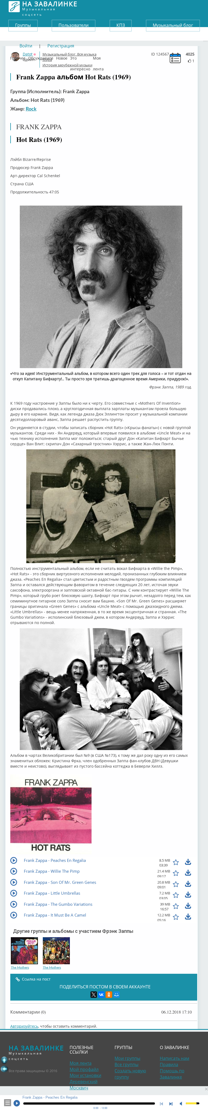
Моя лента (98, 57)
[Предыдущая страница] (4, 1068)
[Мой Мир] (116, 994)
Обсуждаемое (40, 57)
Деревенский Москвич (84, 1085)
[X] (93, 994)
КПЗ (120, 25)
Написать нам (174, 1058)
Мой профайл (84, 1069)
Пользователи (73, 25)
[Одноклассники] (109, 994)
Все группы (126, 1064)
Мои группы (127, 1058)
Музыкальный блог (173, 25)
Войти (26, 46)
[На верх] (4, 1060)
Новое (61, 57)
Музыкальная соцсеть (49, 6)
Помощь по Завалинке (172, 1074)
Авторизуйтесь (24, 1026)
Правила (169, 1064)
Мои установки (85, 1075)
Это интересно (80, 57)
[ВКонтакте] (101, 994)
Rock (31, 109)
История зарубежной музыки (67, 65)
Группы (23, 25)
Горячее (17, 57)
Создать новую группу (130, 1074)
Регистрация (60, 46)
